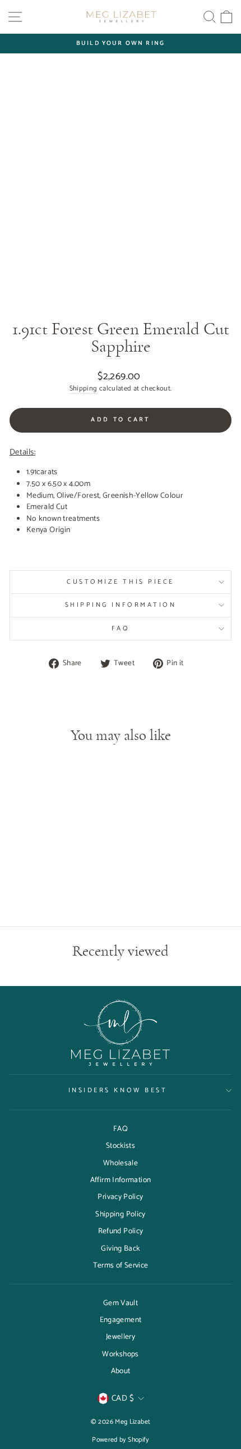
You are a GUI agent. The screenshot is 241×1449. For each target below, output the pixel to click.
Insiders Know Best (118, 1090)
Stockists (120, 1145)
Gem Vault (120, 1303)
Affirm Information (120, 1180)
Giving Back (120, 1248)
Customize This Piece (120, 581)
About (121, 1371)
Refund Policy (120, 1231)
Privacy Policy (120, 1197)
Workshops (120, 1354)
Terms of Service (121, 1265)
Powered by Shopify (120, 1439)
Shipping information (121, 604)
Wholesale (120, 1163)
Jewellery (120, 1336)
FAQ (121, 628)
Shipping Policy (120, 1214)
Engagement (121, 1320)
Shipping (83, 389)
